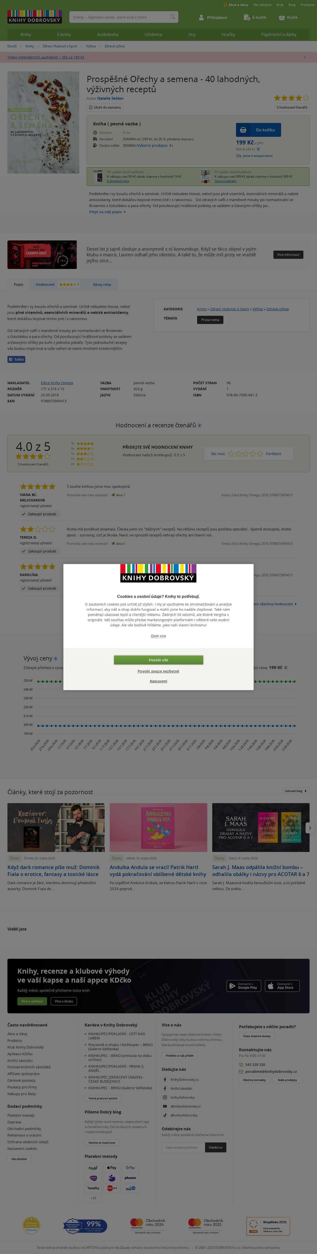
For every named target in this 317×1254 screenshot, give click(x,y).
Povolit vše (158, 660)
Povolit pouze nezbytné (158, 671)
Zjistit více (158, 636)
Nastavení (158, 681)
